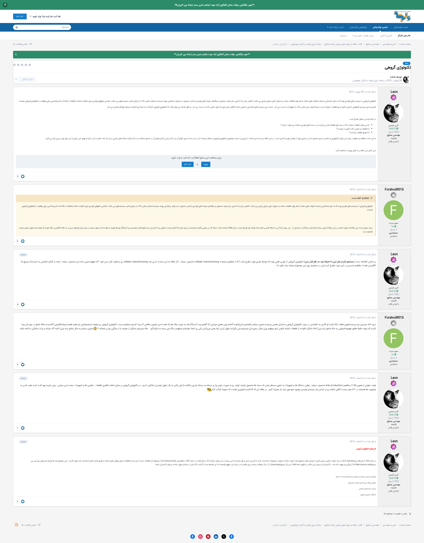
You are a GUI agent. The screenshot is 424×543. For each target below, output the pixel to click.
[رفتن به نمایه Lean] (406, 79)
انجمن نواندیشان (380, 27)
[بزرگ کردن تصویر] (95, 329)
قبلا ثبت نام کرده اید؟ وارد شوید (45, 16)
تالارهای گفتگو (404, 36)
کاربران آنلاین (386, 36)
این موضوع (29, 27)
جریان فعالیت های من (364, 36)
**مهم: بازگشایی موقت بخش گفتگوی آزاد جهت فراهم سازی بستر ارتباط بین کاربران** (214, 5)
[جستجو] (16, 27)
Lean (393, 77)
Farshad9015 (394, 189)
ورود (206, 164)
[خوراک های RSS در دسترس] (16, 525)
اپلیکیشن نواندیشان (358, 27)
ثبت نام (20, 16)
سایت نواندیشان (401, 27)
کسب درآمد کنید (336, 27)
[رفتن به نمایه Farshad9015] (393, 210)
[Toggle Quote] (371, 198)
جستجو (343, 36)
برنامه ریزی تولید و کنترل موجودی (368, 81)
